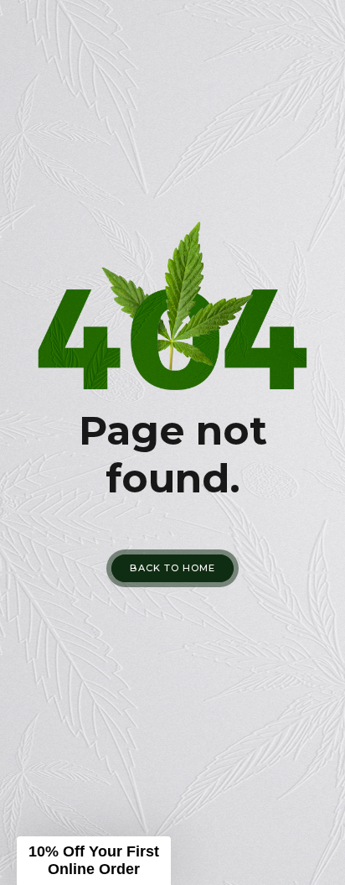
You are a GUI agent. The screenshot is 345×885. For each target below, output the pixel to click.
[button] (94, 860)
